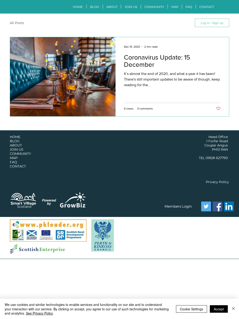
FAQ (13, 162)
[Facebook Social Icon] (217, 206)
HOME (15, 137)
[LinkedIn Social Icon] (229, 206)
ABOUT (16, 145)
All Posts (17, 23)
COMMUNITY (20, 154)
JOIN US (16, 149)
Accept (219, 309)
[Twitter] (206, 206)
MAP (14, 158)
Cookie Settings (191, 309)
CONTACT (18, 166)
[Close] (233, 308)
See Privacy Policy (39, 313)
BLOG (15, 141)
